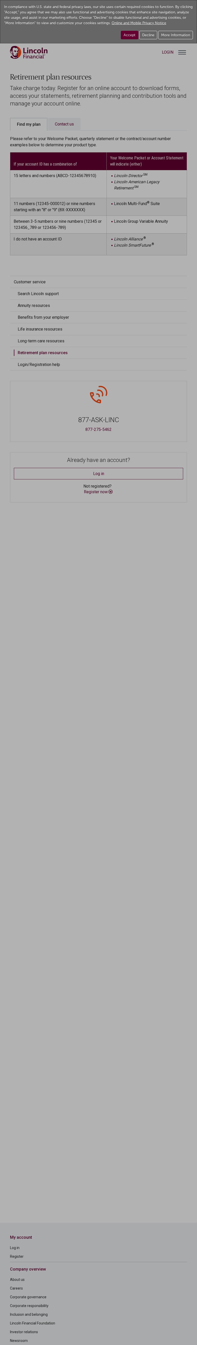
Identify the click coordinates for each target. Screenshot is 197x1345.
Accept (129, 35)
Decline (148, 35)
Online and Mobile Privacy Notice (139, 23)
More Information (175, 35)
